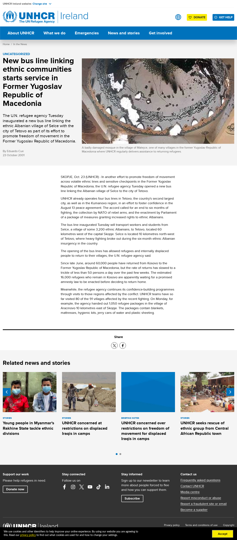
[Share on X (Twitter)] (114, 345)
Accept (222, 533)
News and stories (124, 33)
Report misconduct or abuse (201, 498)
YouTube (90, 487)
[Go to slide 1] (117, 455)
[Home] (29, 17)
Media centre (190, 492)
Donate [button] (199, 17)
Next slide (230, 392)
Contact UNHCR (192, 486)
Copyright (228, 525)
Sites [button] (178, 17)
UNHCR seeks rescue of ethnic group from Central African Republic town (205, 428)
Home (6, 44)
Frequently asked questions (200, 480)
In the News (20, 44)
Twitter (81, 487)
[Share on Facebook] (122, 345)
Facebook (64, 487)
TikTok (98, 487)
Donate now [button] (15, 489)
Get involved (160, 33)
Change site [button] (40, 4)
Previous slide (7, 392)
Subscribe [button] (132, 498)
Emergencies (87, 33)
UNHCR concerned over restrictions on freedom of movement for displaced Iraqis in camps (145, 431)
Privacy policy (172, 525)
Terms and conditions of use (201, 525)
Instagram (73, 487)
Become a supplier (194, 510)
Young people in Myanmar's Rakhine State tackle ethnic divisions (28, 428)
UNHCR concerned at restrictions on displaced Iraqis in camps (84, 428)
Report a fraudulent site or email (204, 504)
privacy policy (28, 535)
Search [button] (166, 17)
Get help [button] (226, 17)
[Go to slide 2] (121, 455)
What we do (55, 33)
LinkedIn (107, 487)
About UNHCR (21, 33)
